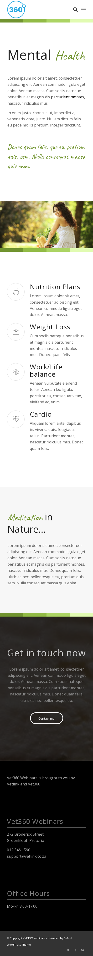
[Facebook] (75, 950)
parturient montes (67, 96)
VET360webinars (35, 938)
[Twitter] (68, 950)
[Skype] (82, 950)
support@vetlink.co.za (26, 856)
